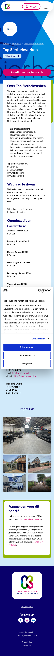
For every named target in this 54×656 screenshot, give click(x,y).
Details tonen (38, 338)
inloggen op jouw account (29, 518)
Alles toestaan (27, 347)
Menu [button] (46, 8)
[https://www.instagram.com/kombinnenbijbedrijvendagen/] (26, 619)
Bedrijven (16, 43)
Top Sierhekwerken (33, 43)
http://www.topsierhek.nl (25, 376)
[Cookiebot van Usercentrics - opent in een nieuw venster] (38, 291)
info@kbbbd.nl (27, 606)
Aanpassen (25, 355)
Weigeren (27, 363)
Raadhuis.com (31, 635)
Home (6, 43)
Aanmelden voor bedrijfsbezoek (25, 72)
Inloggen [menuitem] (33, 6)
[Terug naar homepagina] (7, 6)
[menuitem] (20, 620)
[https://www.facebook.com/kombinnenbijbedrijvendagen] (20, 619)
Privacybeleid (27, 642)
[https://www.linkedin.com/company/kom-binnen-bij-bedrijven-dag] (33, 619)
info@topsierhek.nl (20, 373)
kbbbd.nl (31, 632)
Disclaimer (27, 645)
